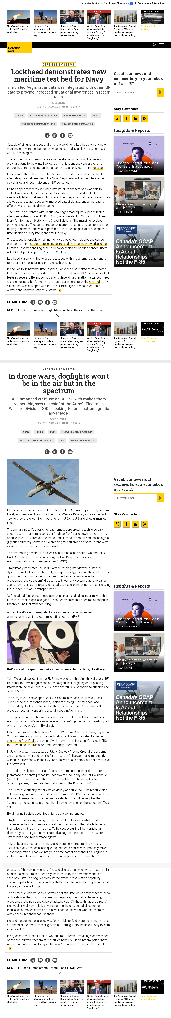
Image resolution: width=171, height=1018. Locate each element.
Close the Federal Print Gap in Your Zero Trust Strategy (138, 164)
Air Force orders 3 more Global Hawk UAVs (54, 968)
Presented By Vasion (127, 171)
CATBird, (94, 281)
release (98, 167)
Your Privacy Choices (114, 3)
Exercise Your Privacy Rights (152, 3)
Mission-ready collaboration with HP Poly (136, 206)
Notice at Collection (89, 3)
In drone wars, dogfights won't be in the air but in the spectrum (68, 310)
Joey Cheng (58, 103)
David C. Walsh (58, 419)
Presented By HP (124, 212)
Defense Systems (59, 64)
